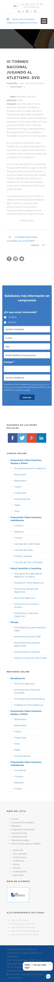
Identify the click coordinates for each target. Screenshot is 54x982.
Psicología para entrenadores (29, 699)
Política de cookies (18, 974)
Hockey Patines (22, 756)
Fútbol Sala (20, 493)
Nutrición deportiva (24, 598)
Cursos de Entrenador (22, 822)
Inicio (9, 970)
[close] (50, 964)
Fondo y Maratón (23, 556)
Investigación (20, 871)
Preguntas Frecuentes (22, 829)
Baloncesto (20, 474)
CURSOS (12, 317)
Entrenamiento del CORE (27, 636)
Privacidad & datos (24, 970)
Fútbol (17, 486)
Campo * (9, 362)
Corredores (20, 770)
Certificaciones (19, 833)
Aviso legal (41, 970)
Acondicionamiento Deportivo (30, 468)
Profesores (18, 860)
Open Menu (44, 21)
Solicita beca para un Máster (26, 843)
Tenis (17, 511)
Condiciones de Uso (38, 384)
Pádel (17, 505)
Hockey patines (22, 499)
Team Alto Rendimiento (31, 83)
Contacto (17, 977)
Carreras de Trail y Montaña (28, 562)
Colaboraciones (19, 836)
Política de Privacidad (12, 387)
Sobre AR (18, 850)
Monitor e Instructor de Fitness (30, 658)
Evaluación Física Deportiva (28, 582)
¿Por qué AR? (20, 853)
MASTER (12, 322)
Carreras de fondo (23, 550)
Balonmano (20, 480)
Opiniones (18, 875)
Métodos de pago (20, 840)
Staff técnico (19, 857)
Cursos (14, 819)
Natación (19, 531)
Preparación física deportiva (29, 705)
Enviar (27, 397)
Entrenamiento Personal (27, 651)
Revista (17, 868)
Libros (16, 864)
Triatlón (18, 537)
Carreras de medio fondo (27, 544)
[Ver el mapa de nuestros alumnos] (18, 894)
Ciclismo (18, 525)
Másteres (16, 826)
